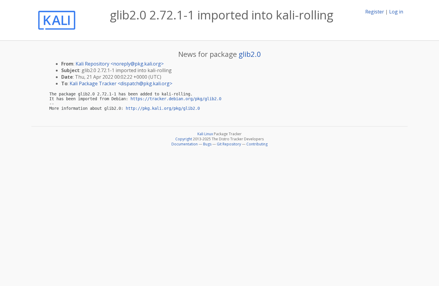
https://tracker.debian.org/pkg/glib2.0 (176, 98)
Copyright (183, 139)
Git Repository (229, 144)
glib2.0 (250, 54)
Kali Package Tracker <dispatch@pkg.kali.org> (121, 83)
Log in (396, 11)
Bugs (207, 144)
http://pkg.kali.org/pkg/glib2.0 (163, 108)
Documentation (184, 144)
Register (374, 11)
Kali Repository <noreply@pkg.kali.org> (120, 63)
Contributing (257, 144)
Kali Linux (205, 133)
